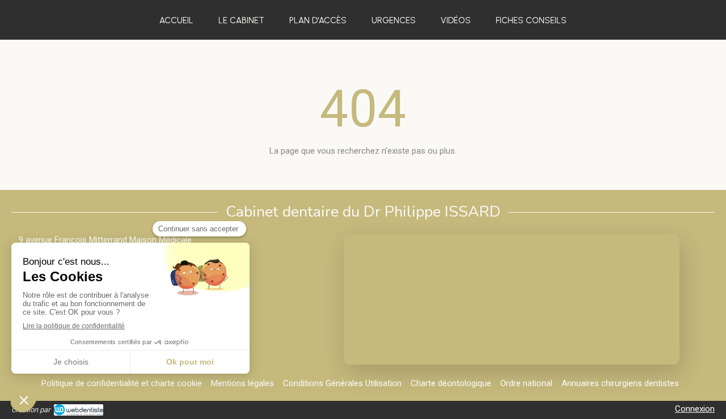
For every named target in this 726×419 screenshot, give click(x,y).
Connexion (695, 409)
